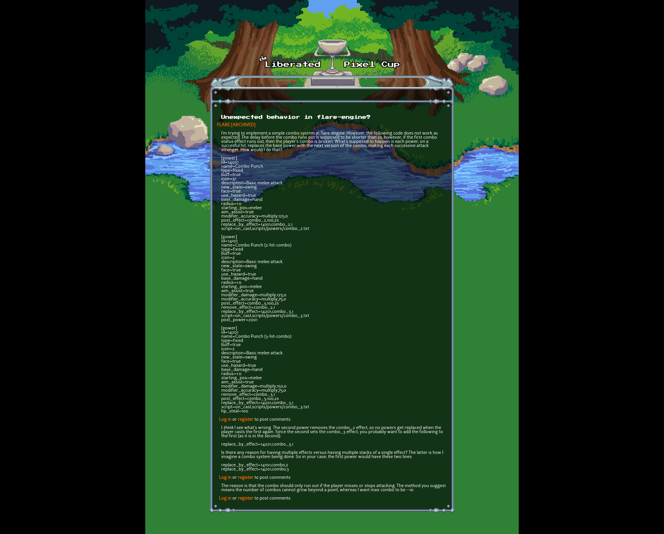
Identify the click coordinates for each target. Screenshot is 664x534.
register (245, 420)
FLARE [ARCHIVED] (236, 125)
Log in (225, 420)
